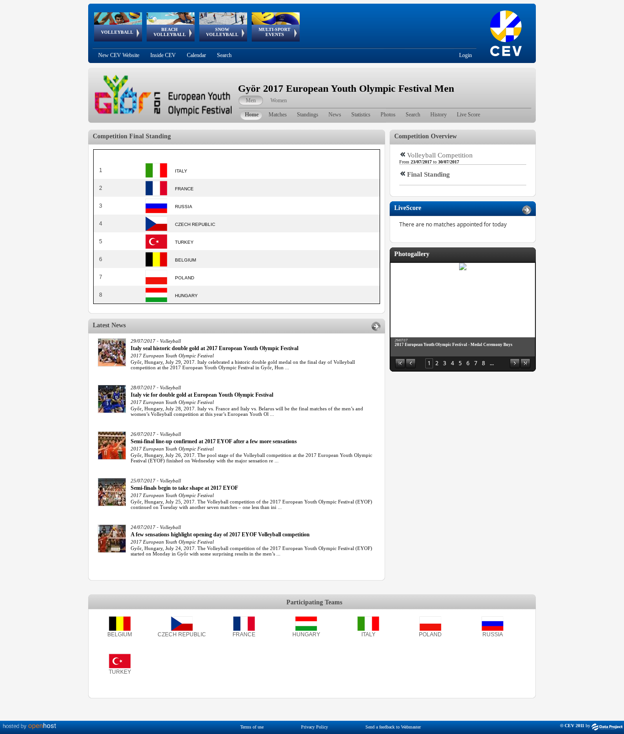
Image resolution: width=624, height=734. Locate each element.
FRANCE (244, 634)
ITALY (368, 634)
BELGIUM (119, 634)
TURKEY (120, 672)
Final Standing (428, 174)
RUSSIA (492, 634)
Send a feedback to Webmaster (393, 726)
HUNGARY (306, 634)
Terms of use (252, 726)
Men (251, 100)
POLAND (430, 634)
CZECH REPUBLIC (182, 634)
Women (278, 100)
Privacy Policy (314, 726)
